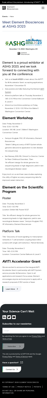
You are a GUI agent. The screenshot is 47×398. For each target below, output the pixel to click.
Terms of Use (7, 339)
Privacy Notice (24, 387)
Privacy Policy (37, 336)
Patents (37, 387)
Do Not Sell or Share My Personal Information (18, 392)
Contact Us (10, 369)
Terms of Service (22, 356)
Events (5, 16)
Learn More (10, 289)
